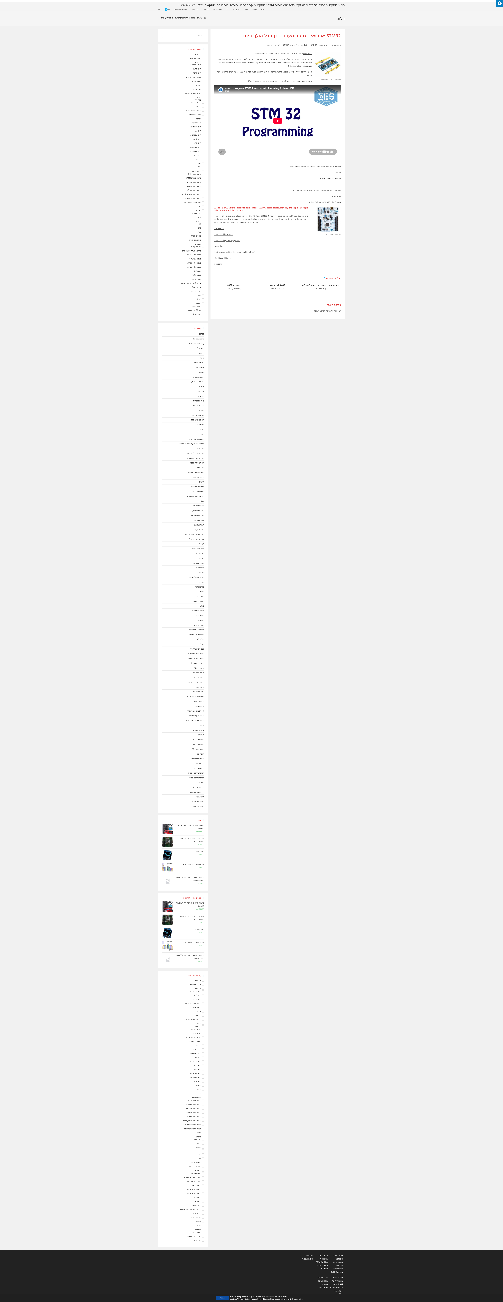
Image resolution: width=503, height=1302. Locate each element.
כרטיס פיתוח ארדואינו (193, 186)
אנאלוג (201, 386)
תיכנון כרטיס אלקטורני (196, 792)
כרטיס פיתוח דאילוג (194, 190)
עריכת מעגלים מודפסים (195, 658)
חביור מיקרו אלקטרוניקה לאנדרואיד (191, 444)
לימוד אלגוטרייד (198, 506)
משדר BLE (197, 271)
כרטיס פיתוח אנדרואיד (193, 182)
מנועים (198, 221)
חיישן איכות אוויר (195, 127)
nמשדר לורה (199, 348)
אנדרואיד (198, 62)
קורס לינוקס (199, 706)
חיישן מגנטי (197, 143)
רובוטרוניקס (307, 53)
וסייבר (202, 434)
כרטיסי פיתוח (196, 171)
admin (338, 45)
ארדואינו (201, 396)
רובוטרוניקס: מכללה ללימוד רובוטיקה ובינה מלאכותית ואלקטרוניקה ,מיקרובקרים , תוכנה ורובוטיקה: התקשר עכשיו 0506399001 (261, 5)
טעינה (199, 163)
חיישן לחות (197, 69)
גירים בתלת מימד (198, 415)
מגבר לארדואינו (198, 563)
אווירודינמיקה (199, 367)
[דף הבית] (205, 18)
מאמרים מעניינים (198, 549)
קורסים (198, 295)
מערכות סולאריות (195, 240)
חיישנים (198, 159)
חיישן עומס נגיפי (195, 147)
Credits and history (222, 258)
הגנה (202, 429)
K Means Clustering (196, 343)
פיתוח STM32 (289, 45)
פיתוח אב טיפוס (195, 291)
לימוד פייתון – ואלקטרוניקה (194, 534)
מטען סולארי (199, 587)
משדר (202, 606)
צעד (199, 232)
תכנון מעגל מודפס (197, 801)
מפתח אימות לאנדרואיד (192, 77)
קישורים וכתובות (198, 730)
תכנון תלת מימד (198, 806)
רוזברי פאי (200, 754)
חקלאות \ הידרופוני (197, 487)
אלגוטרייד (200, 372)
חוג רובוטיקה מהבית (197, 463)
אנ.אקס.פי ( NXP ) (197, 382)
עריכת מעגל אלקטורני (196, 653)
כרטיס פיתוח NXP (194, 174)
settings (233, 1299)
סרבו (199, 228)
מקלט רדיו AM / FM (194, 255)
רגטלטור (198, 299)
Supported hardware (223, 234)
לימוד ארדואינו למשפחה (192, 202)
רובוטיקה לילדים (198, 739)
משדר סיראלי (196, 81)
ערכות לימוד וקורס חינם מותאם (190, 283)
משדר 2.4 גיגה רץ (195, 259)
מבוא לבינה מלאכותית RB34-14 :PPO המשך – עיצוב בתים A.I (322, 1262)
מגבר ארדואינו (196, 213)
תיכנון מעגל (200, 797)
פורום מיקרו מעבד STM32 (330, 178)
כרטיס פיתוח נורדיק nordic (191, 194)
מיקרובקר (200, 596)
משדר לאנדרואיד (198, 611)
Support (218, 264)
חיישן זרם (198, 131)
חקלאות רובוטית (198, 491)
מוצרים (201, 582)
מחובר (331, 311)
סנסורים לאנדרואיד (197, 649)
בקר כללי (198, 100)
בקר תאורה (197, 106)
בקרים (300, 45)
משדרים (198, 244)
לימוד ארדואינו (199, 520)
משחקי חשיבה (196, 279)
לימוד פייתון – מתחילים (196, 539)
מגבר (199, 206)
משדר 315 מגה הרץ (194, 263)
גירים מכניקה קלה (197, 420)
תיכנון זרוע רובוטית (197, 787)
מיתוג (199, 217)
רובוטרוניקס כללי (198, 749)
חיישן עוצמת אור (195, 151)
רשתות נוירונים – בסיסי (196, 773)
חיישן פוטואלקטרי (198, 477)
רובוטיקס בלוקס (198, 744)
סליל (202, 644)
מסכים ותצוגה (196, 236)
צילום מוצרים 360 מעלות (195, 696)
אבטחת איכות (199, 362)
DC (200, 224)
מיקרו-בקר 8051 (234, 285)
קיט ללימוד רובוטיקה (194, 310)
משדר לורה (200, 615)
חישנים (201, 482)
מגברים (198, 210)
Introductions (198, 339)
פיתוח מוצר (200, 687)
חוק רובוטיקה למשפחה (196, 472)
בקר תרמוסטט (196, 102)
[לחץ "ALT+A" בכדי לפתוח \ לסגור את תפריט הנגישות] (499, 3)
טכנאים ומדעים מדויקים (195, 496)
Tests (202, 358)
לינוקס (201, 544)
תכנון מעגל (197, 314)
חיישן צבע (197, 155)
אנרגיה (198, 85)
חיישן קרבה (197, 73)
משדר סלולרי (196, 275)
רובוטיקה (198, 303)
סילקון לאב (200, 639)
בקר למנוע (197, 89)
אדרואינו (198, 54)
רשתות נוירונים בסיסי (196, 778)
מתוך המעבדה (199, 625)
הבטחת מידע (199, 425)
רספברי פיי (200, 763)
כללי (199, 167)
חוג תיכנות (200, 467)
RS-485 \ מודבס (277, 285)
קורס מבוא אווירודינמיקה (195, 711)
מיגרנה (201, 591)
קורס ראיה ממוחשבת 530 (195, 720)
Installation (219, 228)
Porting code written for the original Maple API (234, 252)
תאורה (201, 782)
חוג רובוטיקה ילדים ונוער (195, 453)
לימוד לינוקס (199, 529)
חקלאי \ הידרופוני (195, 115)
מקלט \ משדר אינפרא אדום (191, 251)
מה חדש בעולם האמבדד (195, 577)
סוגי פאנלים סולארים (196, 634)
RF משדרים (200, 353)
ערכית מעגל (196, 287)
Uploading (218, 246)
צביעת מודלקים (198, 692)
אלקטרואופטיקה (195, 58)
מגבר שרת (200, 568)
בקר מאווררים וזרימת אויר (192, 93)
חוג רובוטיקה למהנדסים (195, 458)
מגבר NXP (200, 553)
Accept (222, 1298)
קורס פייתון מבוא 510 (196, 715)
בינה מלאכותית (198, 401)
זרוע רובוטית (196, 306)
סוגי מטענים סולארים (196, 630)
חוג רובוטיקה (196, 123)
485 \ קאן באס (196, 247)
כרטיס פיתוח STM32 (193, 178)
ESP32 (201, 334)
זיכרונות (198, 119)
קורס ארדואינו (199, 701)
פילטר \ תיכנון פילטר (197, 663)
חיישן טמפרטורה (195, 65)
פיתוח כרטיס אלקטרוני (196, 682)
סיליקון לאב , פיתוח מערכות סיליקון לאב (320, 285)
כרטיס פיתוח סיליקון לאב (192, 198)
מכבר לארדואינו (198, 601)
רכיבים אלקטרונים (197, 758)
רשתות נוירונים (199, 768)
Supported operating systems (227, 240)
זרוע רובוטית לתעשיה (196, 439)
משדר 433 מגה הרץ (194, 267)
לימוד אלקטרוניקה (197, 510)
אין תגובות (271, 45)
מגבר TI (201, 558)
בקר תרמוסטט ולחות (193, 110)
